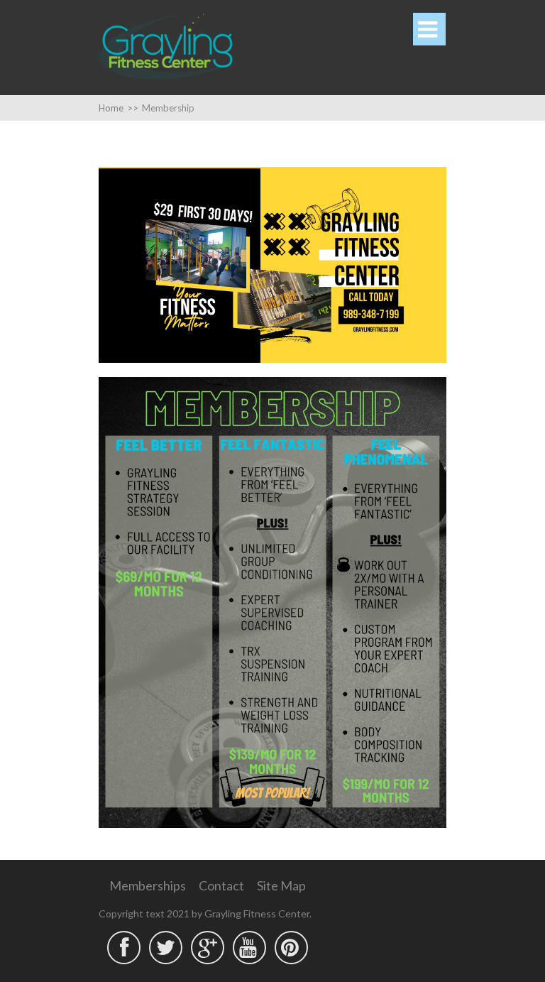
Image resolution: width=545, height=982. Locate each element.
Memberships (147, 885)
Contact (221, 885)
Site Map (281, 885)
